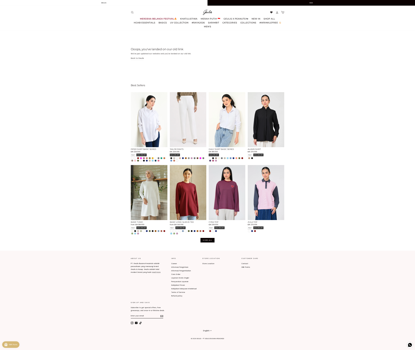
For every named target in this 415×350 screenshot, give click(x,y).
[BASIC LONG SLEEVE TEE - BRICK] (200, 231)
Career (174, 264)
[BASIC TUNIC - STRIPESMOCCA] (138, 231)
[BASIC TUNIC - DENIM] (158, 231)
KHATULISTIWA (188, 19)
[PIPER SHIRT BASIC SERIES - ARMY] (138, 161)
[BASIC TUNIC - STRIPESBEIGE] (132, 231)
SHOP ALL (269, 19)
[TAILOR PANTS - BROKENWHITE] (177, 158)
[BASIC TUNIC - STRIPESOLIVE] (141, 231)
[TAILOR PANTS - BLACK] (171, 158)
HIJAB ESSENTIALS (144, 22)
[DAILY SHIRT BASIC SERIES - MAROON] (242, 158)
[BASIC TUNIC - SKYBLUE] (135, 234)
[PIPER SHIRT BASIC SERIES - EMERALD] (161, 158)
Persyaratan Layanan (179, 282)
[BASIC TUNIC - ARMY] (150, 231)
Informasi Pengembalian (181, 271)
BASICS (163, 22)
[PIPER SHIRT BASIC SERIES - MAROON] (138, 158)
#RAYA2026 (198, 22)
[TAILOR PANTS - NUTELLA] (197, 158)
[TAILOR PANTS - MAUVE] (192, 158)
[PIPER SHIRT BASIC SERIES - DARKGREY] (158, 158)
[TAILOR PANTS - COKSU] (180, 158)
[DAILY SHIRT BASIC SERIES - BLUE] (231, 158)
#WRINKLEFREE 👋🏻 (270, 22)
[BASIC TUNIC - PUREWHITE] (144, 231)
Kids (311, 3)
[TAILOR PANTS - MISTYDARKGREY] (177, 161)
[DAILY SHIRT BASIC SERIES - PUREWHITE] (210, 158)
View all (207, 240)
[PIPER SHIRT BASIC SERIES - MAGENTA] (144, 158)
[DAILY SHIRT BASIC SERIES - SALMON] (236, 158)
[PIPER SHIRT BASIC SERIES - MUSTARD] (153, 158)
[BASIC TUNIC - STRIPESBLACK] (135, 231)
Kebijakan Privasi (178, 285)
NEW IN (256, 19)
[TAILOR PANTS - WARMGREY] (174, 158)
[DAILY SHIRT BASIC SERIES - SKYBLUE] (228, 158)
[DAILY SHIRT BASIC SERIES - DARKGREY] (222, 158)
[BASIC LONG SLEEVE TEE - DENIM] (183, 231)
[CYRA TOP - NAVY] (216, 231)
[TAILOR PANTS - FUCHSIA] (200, 158)
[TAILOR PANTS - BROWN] (186, 158)
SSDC (142, 342)
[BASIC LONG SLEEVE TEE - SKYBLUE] (171, 234)
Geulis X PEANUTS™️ (236, 19)
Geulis (103, 3)
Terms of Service (178, 292)
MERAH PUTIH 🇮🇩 (210, 19)
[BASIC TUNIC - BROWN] (156, 231)
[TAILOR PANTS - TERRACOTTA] (174, 161)
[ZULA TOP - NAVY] (252, 231)
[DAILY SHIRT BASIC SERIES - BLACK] (213, 158)
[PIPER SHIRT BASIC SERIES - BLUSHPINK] (158, 161)
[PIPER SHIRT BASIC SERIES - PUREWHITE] (132, 158)
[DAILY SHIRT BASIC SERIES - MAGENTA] (213, 161)
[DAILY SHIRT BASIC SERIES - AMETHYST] (210, 161)
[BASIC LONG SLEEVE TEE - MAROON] (203, 231)
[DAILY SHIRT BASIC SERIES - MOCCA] (216, 158)
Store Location (208, 264)
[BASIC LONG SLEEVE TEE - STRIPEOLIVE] (180, 231)
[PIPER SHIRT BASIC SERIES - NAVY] (147, 161)
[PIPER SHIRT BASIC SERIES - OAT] (150, 161)
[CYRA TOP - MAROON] (210, 231)
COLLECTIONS (248, 22)
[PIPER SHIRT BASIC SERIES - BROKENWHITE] (141, 161)
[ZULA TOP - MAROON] (255, 231)
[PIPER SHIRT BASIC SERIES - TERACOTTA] (147, 158)
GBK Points (245, 267)
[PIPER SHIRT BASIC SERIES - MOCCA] (132, 161)
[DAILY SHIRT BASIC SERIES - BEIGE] (219, 158)
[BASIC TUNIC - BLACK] (153, 231)
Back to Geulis (137, 58)
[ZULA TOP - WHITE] (249, 231)
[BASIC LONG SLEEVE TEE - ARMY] (189, 231)
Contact (244, 264)
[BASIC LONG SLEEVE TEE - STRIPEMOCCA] (177, 231)
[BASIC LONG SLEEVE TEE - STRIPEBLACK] (171, 231)
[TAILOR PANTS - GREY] (189, 158)
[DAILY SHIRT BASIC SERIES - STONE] (225, 158)
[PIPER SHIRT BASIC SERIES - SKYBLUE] (153, 161)
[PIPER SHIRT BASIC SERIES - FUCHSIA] (141, 158)
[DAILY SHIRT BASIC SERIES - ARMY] (239, 158)
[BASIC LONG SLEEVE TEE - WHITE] (186, 231)
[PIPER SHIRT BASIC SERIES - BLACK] (144, 161)
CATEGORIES (229, 22)
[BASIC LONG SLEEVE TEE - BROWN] (197, 231)
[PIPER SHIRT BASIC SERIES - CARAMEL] (164, 158)
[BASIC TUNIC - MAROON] (164, 231)
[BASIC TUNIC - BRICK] (161, 231)
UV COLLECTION (179, 22)
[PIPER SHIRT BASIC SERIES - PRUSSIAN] (156, 161)
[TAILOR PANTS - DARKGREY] (195, 158)
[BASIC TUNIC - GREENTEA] (132, 234)
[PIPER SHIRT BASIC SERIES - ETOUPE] (156, 158)
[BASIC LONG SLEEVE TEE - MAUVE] (177, 234)
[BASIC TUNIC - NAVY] (147, 231)
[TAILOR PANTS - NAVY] (183, 158)
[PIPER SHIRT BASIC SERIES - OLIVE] (150, 158)
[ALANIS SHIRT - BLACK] (252, 158)
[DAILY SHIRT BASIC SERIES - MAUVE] (216, 161)
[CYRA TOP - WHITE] (213, 231)
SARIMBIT (213, 22)
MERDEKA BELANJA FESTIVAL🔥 (158, 19)
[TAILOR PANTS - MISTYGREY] (203, 158)
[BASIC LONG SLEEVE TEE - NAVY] (195, 231)
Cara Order (175, 274)
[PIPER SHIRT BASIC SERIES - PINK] (135, 161)
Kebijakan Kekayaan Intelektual (184, 289)
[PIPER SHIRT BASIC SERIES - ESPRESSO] (135, 158)
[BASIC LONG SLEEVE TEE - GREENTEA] (174, 234)
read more (156, 272)
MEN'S (207, 26)
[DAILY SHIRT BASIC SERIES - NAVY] (233, 158)
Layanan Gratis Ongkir (180, 278)
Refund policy (176, 296)
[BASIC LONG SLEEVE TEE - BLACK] (192, 231)
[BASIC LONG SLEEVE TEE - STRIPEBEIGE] (174, 231)
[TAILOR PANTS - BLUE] (171, 161)
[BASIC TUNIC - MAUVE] (138, 234)
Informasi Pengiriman (179, 267)
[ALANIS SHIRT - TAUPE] (249, 158)
